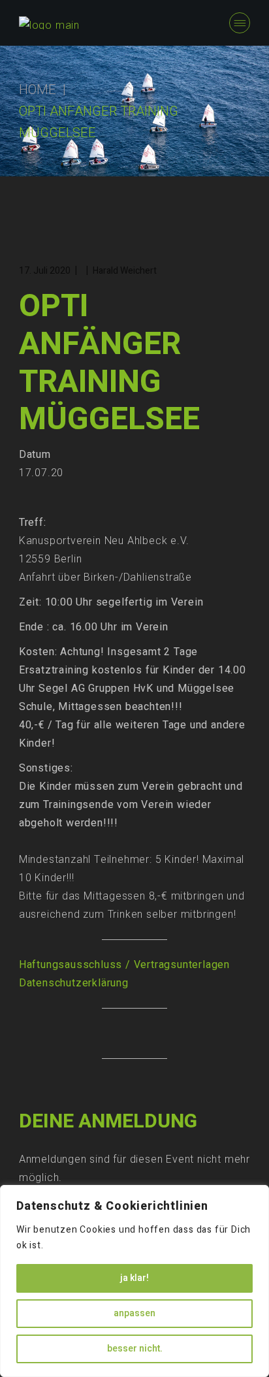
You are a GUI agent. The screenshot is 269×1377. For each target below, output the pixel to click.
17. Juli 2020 (45, 271)
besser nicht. (135, 1348)
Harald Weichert (125, 271)
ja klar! (134, 1278)
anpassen (134, 1313)
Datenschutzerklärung (74, 983)
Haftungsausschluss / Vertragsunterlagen (124, 965)
